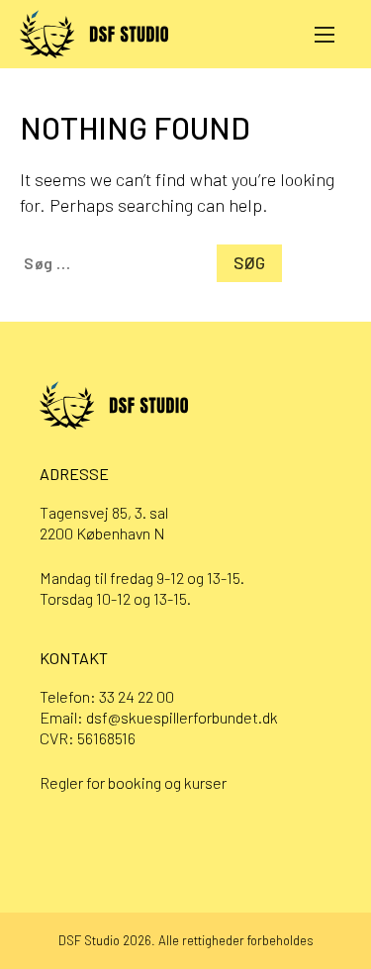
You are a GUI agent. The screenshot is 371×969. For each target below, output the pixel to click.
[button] (324, 33)
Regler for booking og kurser (133, 782)
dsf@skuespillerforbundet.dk (182, 717)
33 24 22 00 (136, 696)
